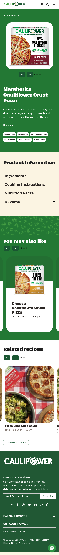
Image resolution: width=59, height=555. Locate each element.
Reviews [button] (12, 201)
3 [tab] (40, 74)
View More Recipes (16, 442)
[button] (47, 4)
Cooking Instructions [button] (25, 184)
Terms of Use (25, 543)
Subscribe (48, 496)
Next (30, 74)
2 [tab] (37, 74)
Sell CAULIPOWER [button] (15, 523)
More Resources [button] (14, 531)
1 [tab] (34, 74)
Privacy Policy (33, 540)
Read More (9, 125)
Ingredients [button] (16, 175)
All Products (12, 15)
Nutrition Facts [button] (19, 192)
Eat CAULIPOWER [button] (15, 516)
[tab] (29, 175)
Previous (22, 74)
